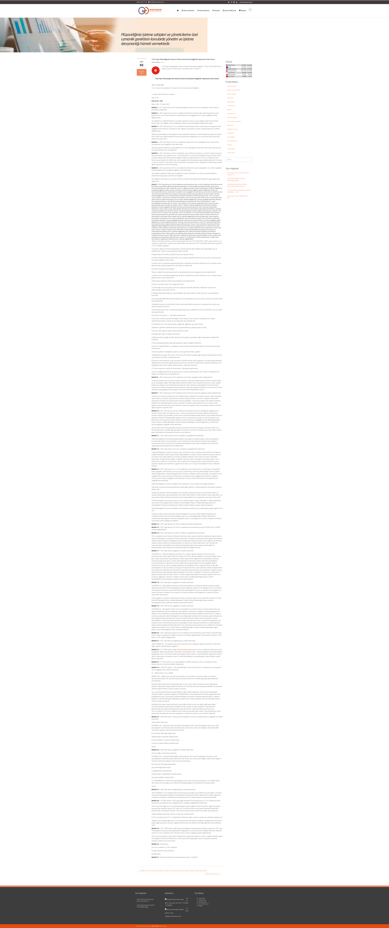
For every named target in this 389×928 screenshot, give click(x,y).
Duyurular (230, 98)
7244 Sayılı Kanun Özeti (213, 874)
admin (162, 62)
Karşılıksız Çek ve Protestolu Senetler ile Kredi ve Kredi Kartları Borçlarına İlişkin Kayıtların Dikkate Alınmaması (172, 871)
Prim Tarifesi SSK (232, 141)
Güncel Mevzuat (204, 904)
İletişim (229, 109)
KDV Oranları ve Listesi (234, 121)
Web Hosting (162, 926)
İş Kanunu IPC (231, 113)
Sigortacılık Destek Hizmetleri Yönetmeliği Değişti (236, 179)
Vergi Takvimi (231, 153)
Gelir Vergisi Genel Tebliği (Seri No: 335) (237, 197)
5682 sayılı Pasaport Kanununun (184, 649)
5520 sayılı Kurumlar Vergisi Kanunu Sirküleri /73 (238, 174)
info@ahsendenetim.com (157, 2)
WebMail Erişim (247, 2)
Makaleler (230, 125)
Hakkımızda (230, 102)
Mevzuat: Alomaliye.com (144, 926)
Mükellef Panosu (232, 129)
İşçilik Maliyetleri (232, 117)
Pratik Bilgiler (231, 137)
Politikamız (230, 133)
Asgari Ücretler (231, 94)
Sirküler (229, 145)
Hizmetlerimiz (231, 106)
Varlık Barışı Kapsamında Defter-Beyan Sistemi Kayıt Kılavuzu (237, 185)
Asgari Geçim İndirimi (233, 90)
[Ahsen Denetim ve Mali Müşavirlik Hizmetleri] (150, 10)
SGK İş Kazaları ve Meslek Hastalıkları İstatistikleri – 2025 (238, 191)
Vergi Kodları (231, 149)
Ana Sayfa (202, 898)
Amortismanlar (231, 86)
